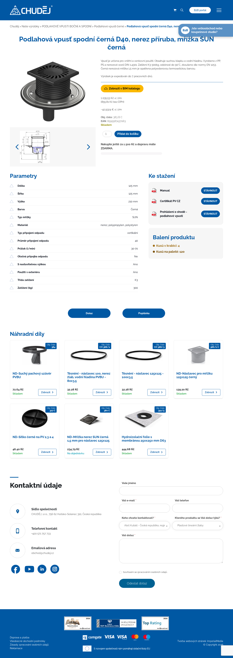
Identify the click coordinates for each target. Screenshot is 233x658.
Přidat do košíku (128, 133)
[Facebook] (15, 569)
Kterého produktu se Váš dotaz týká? (198, 517)
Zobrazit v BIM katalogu (124, 88)
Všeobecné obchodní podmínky (27, 641)
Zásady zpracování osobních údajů (29, 644)
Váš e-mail (129, 500)
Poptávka (143, 313)
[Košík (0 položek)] (175, 10)
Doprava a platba (19, 637)
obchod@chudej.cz (42, 553)
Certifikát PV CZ (170, 201)
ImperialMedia (215, 641)
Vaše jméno (129, 483)
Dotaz (89, 313)
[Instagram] (55, 569)
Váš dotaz (128, 535)
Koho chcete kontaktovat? (138, 517)
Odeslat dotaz (137, 583)
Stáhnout (210, 190)
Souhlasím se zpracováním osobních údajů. (144, 572)
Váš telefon (182, 500)
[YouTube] (29, 569)
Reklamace (16, 648)
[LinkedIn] (42, 569)
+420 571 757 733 (41, 533)
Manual (165, 190)
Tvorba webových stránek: (192, 641)
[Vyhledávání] (181, 10)
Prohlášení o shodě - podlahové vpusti (173, 214)
